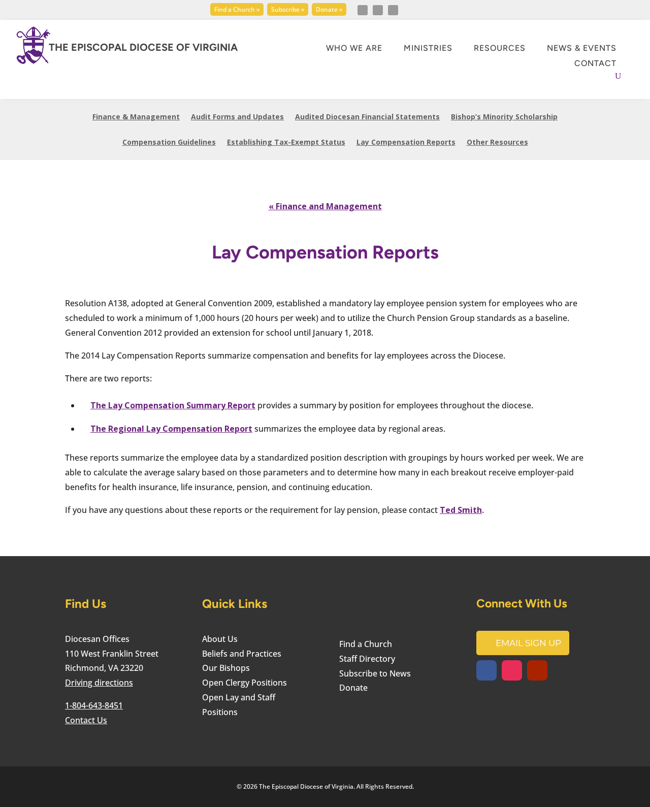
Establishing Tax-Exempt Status (286, 143)
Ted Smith (461, 509)
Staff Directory (367, 658)
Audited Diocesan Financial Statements (367, 117)
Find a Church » (236, 9)
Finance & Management (136, 117)
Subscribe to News (375, 673)
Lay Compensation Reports (406, 143)
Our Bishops (226, 667)
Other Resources (497, 143)
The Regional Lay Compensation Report (171, 428)
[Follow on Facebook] (363, 10)
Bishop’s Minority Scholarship (504, 117)
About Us (220, 638)
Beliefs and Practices (241, 653)
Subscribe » (287, 9)
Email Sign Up (528, 643)
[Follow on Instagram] (378, 10)
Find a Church (365, 644)
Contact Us (86, 720)
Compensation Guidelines (169, 143)
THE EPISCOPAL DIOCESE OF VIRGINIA (143, 47)
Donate (353, 687)
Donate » (329, 9)
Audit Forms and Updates (237, 117)
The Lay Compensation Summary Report (172, 405)
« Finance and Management (325, 206)
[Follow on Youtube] (393, 10)
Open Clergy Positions (244, 682)
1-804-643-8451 (94, 705)
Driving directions (99, 682)
